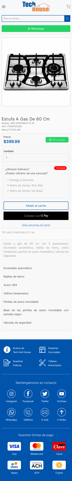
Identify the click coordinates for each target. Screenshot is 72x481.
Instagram (11, 401)
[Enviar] (67, 18)
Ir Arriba (61, 419)
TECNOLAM (14, 129)
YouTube (61, 401)
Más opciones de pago (36, 224)
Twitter (45, 401)
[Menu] (8, 7)
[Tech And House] (36, 7)
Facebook (28, 401)
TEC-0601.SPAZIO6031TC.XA (18, 232)
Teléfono (28, 419)
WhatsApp (37, 28)
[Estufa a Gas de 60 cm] (36, 72)
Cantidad (9, 151)
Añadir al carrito (36, 205)
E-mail (45, 419)
